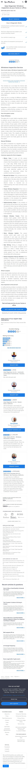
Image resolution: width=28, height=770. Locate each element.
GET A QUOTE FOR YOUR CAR (14, 309)
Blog (7, 734)
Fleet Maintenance (7, 718)
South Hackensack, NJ (19, 572)
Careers (7, 720)
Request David (14, 466)
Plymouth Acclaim (7, 565)
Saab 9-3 (5, 569)
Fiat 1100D (5, 574)
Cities (7, 722)
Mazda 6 (5, 567)
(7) (19, 61)
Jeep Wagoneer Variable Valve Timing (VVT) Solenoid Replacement (13, 531)
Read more (20, 597)
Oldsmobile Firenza (7, 576)
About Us (7, 714)
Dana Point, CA (20, 560)
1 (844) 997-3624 (7, 695)
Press (7, 716)
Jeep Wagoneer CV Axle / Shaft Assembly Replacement (12, 544)
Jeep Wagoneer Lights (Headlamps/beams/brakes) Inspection (12, 540)
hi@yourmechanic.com (18, 695)
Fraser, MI (14, 569)
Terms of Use (21, 724)
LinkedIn (7, 749)
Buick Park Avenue (7, 560)
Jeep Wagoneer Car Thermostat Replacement (14, 527)
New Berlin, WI (15, 579)
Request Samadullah (14, 429)
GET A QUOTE (14, 703)
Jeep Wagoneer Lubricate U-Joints (11, 529)
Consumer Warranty (21, 714)
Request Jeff (14, 395)
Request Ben (14, 365)
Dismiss (6, 765)
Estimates (7, 726)
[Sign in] (26, 2)
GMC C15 (5, 579)
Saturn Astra (6, 570)
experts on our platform (14, 506)
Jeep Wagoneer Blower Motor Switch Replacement (12, 537)
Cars (7, 724)
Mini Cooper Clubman (8, 562)
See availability (14, 54)
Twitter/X (7, 751)
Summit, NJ (15, 574)
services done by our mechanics (13, 500)
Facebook (7, 747)
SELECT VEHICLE (14, 19)
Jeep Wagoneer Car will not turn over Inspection (12, 534)
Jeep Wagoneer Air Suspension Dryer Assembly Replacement (12, 553)
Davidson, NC (17, 570)
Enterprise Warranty (21, 716)
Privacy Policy (21, 718)
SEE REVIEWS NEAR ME (14, 348)
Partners (7, 732)
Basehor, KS (15, 567)
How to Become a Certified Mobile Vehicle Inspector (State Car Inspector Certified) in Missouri (14, 619)
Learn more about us (14, 521)
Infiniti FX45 (5, 572)
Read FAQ (14, 699)
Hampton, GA (20, 565)
